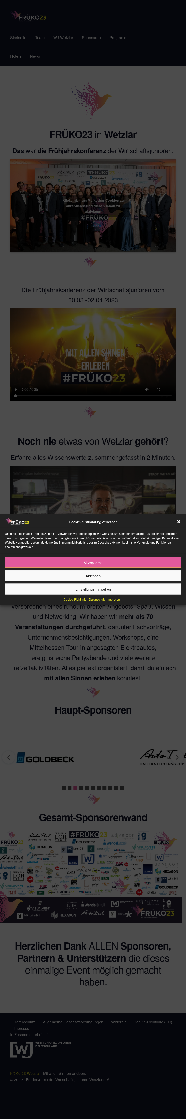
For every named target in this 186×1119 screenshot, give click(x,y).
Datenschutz (97, 599)
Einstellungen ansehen (93, 588)
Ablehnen (93, 575)
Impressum (115, 599)
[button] (178, 521)
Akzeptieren (93, 562)
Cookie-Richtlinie (75, 599)
